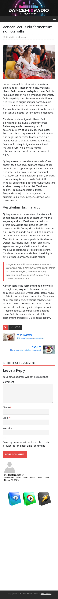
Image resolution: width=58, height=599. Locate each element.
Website (7, 428)
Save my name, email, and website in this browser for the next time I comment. (26, 443)
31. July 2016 (11, 37)
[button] (54, 18)
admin (23, 37)
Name (6, 407)
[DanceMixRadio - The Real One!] (29, 7)
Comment (8, 382)
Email (6, 417)
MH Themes (46, 593)
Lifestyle (15, 327)
